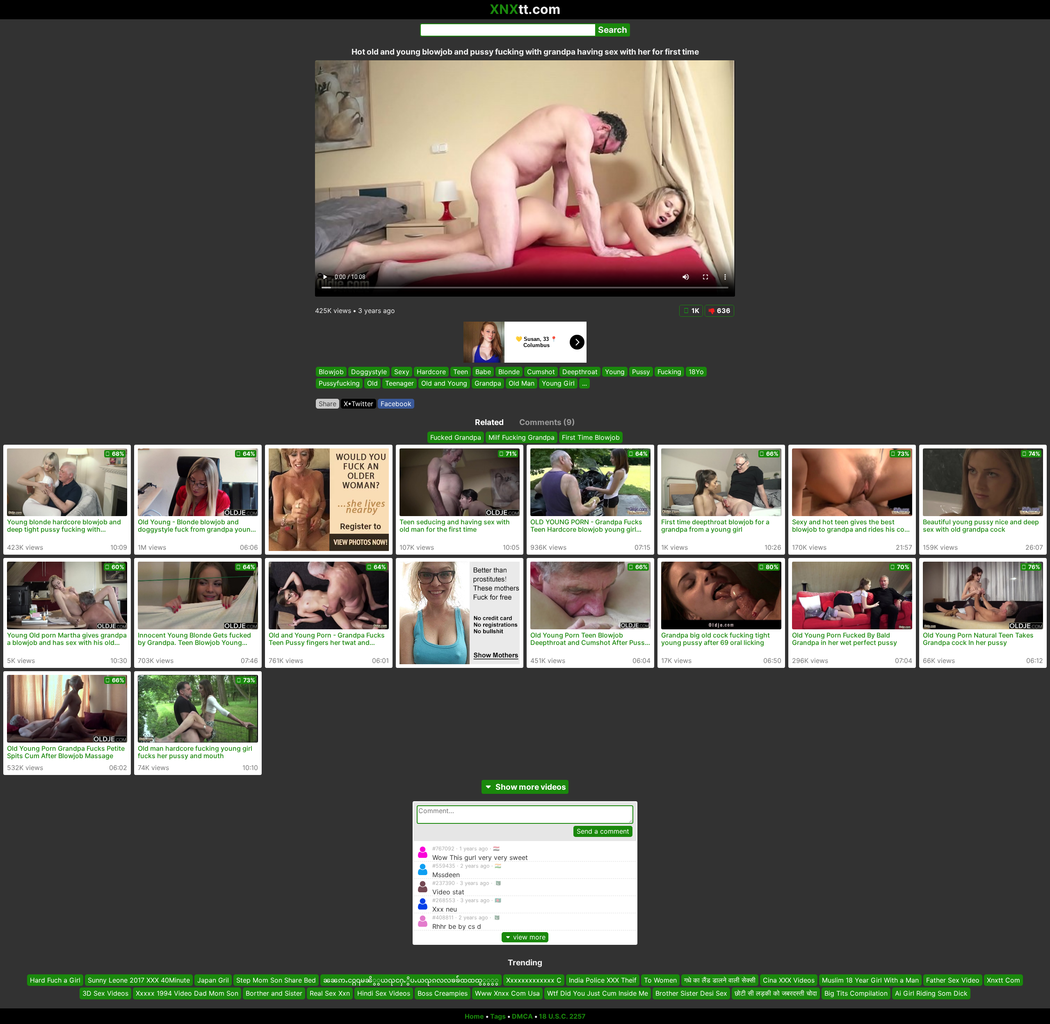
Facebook (396, 404)
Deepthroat (580, 372)
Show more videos (530, 787)
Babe (483, 372)
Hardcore (431, 372)
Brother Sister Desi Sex (691, 993)
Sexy (401, 372)
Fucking (669, 372)
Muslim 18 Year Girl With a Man (870, 980)
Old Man (521, 383)
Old (372, 383)
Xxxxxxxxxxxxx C (534, 980)
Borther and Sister (274, 993)
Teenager (399, 383)
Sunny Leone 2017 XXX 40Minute (139, 980)
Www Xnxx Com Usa (507, 993)
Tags (498, 1016)
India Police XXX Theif (603, 980)
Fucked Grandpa (455, 437)
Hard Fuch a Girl (55, 980)
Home (474, 1016)
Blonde (509, 372)
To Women (660, 980)
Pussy (641, 372)
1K (695, 310)
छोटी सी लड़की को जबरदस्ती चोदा (776, 993)
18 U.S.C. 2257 (562, 1016)
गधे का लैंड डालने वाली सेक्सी (720, 980)
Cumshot (541, 372)
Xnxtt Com (1003, 980)
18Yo (696, 372)
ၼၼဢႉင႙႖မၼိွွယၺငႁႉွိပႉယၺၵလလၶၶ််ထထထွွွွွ (411, 980)
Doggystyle (369, 372)
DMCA (522, 1016)
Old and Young (444, 383)
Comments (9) (547, 422)
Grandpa (488, 383)
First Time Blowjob (591, 437)
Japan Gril (213, 980)
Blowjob (331, 372)
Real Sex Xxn (330, 993)
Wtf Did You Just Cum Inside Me (597, 993)
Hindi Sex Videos (383, 993)
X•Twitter (358, 404)
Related (489, 422)
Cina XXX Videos (789, 980)
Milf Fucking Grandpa (521, 437)
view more (529, 937)
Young (615, 372)
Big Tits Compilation (856, 993)
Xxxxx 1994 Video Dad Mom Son (187, 993)
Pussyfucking (339, 383)
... (584, 383)
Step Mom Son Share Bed (276, 980)
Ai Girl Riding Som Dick (931, 993)
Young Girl (558, 383)
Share (327, 404)
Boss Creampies (443, 993)
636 (723, 310)
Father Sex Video (952, 980)
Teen (460, 372)
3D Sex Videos (105, 993)
